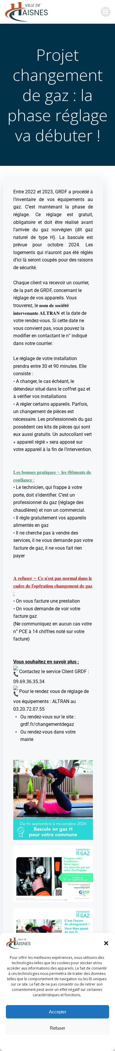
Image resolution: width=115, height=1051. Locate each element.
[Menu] (106, 12)
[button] (106, 943)
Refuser (57, 1028)
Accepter (57, 1011)
